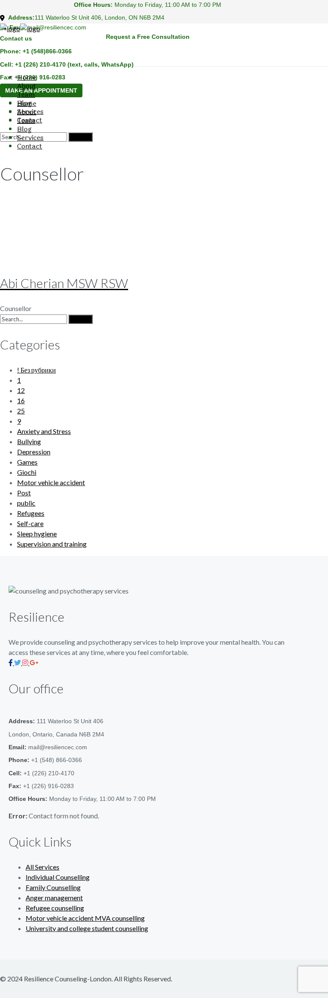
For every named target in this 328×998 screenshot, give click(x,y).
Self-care (30, 523)
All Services (42, 867)
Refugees (30, 513)
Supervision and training (52, 544)
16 (21, 400)
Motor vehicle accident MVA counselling (85, 918)
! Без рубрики (36, 370)
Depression (33, 452)
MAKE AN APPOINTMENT (41, 90)
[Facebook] (11, 662)
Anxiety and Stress (44, 431)
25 (21, 411)
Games (27, 462)
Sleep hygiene (37, 534)
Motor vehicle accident (51, 482)
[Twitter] (18, 662)
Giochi (26, 472)
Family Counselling (53, 887)
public (26, 503)
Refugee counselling (55, 908)
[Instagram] (25, 662)
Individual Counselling (58, 877)
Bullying (29, 441)
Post (24, 493)
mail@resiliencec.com (56, 27)
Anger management (54, 897)
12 (21, 390)
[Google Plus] (33, 662)
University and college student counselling (87, 928)
